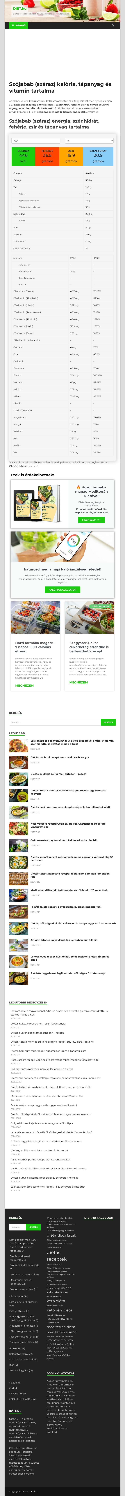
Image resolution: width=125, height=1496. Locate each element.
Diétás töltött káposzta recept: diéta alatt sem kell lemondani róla (51, 1087)
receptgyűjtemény (64, 1336)
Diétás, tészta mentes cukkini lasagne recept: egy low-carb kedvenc (52, 1041)
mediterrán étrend (62, 1332)
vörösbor (66, 1355)
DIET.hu (20, 9)
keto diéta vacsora (55, 1305)
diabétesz (69, 1230)
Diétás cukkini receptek (24, 1265)
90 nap (50, 1218)
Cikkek (13, 1388)
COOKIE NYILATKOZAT (22, 1399)
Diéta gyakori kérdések (23, 1302)
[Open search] (113, 25)
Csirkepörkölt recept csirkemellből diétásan (61, 1226)
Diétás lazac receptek (23, 1274)
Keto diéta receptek (21, 1359)
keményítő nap (54, 1296)
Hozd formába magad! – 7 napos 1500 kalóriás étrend (35, 647)
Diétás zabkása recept (57, 1272)
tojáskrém (58, 1351)
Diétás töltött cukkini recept (58, 1268)
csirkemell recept (56, 1221)
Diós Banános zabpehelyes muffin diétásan (61, 1276)
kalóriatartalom (18, 1354)
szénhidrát (69, 1344)
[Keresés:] (62, 722)
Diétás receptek (19, 1243)
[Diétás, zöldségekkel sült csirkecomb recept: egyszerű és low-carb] (18, 923)
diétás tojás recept (54, 1264)
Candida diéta (66, 1218)
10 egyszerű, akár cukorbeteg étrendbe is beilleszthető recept (89, 647)
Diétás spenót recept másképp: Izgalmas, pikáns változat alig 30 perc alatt (56, 1078)
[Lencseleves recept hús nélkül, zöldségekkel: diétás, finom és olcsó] (18, 957)
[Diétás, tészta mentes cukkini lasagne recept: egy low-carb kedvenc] (18, 790)
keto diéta (56, 1301)
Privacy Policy (17, 1393)
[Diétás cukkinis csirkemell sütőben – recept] (18, 774)
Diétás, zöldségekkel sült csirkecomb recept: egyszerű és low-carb (73, 923)
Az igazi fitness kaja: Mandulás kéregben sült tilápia (63, 940)
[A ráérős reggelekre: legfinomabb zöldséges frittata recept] (18, 973)
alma (56, 1218)
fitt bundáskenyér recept (57, 1284)
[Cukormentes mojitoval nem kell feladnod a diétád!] (18, 840)
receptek (50, 1337)
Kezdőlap (15, 1382)
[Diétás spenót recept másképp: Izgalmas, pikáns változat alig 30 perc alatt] (18, 857)
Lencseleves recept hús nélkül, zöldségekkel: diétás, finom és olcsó (51, 1132)
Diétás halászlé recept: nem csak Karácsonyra (59, 757)
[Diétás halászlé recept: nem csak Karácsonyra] (18, 757)
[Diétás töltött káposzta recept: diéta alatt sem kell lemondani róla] (18, 874)
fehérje (50, 1280)
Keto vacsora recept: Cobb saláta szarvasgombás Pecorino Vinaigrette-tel (55, 1059)
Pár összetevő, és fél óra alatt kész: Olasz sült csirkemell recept (48, 1168)
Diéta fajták (16, 1296)
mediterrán (53, 1322)
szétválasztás (66, 1348)
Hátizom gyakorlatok (22, 1325)
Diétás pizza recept (54, 1247)
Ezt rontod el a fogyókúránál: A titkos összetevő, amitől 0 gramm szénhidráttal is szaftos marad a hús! (72, 742)
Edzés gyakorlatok (20, 1316)
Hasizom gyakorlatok (22, 1320)
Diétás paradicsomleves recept (59, 1244)
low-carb (66, 1318)
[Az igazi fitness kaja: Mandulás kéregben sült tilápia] (18, 940)
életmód (51, 1359)
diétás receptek (57, 1256)
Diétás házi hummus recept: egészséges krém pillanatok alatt (70, 807)
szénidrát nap (53, 1348)
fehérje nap (59, 1280)
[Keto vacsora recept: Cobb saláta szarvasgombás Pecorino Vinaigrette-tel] (18, 824)
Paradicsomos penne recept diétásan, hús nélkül (40, 1159)
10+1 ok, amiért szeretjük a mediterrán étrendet (39, 1150)
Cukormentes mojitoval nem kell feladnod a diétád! (63, 840)
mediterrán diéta (61, 1327)
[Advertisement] (62, 51)
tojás (49, 1351)
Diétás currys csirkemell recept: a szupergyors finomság (45, 1177)
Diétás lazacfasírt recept (56, 1240)
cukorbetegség (55, 1230)
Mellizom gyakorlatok (22, 1336)
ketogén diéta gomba (56, 1315)
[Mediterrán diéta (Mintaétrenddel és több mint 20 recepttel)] (18, 890)
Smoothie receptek (21, 1289)
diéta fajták (67, 1235)
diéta (51, 1235)
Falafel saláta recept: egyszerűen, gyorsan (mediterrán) (66, 906)
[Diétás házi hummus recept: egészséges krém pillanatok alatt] (18, 807)
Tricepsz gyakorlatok (21, 1342)
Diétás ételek (17, 1311)
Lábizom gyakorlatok (22, 1331)
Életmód (14, 1348)
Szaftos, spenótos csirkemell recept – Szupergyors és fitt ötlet (48, 1186)
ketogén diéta (59, 1310)
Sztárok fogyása (18, 1370)
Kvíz (11, 1365)
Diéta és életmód (19, 1239)
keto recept (53, 1319)
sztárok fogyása (55, 1344)
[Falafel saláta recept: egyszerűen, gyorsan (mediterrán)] (18, 907)
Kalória (66, 1288)
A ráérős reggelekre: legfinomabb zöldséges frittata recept (68, 973)
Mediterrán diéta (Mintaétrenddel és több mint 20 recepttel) (69, 890)
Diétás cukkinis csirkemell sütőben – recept (58, 774)
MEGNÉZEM (24, 685)
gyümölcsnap (53, 1288)
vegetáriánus (54, 1355)
